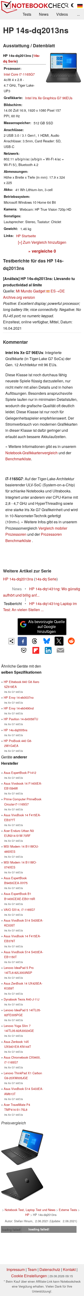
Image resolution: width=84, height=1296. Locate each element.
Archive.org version (19, 297)
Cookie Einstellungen (29, 1275)
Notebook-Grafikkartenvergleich (31, 452)
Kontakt (69, 1269)
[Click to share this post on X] (59, 641)
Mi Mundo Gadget (30, 291)
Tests (27, 14)
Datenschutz (49, 1269)
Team (32, 1269)
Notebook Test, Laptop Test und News (30, 1209)
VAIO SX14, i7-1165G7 (19, 909)
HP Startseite (26, 235)
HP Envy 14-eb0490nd (19, 708)
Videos (62, 14)
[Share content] (11, 641)
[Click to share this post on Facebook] (22, 641)
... (78, 14)
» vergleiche (42, 251)
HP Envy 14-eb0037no (19, 697)
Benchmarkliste (18, 459)
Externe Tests (68, 1209)
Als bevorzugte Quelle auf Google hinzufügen (46, 626)
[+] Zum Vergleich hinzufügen (42, 242)
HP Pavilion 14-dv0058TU (21, 719)
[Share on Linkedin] (48, 650)
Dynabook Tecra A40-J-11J (21, 999)
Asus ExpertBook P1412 (20, 772)
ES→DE (58, 291)
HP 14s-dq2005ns (15, 730)
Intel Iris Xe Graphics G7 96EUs (48, 97)
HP (27, 1214)
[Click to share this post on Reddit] (71, 641)
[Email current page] (60, 650)
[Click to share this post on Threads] (34, 641)
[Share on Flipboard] (36, 650)
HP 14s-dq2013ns (18, 579)
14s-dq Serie (45, 579)
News (44, 14)
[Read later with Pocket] (23, 650)
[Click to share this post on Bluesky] (46, 641)
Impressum (16, 1269)
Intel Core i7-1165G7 (19, 74)
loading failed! (11, 1229)
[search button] (67, 5)
